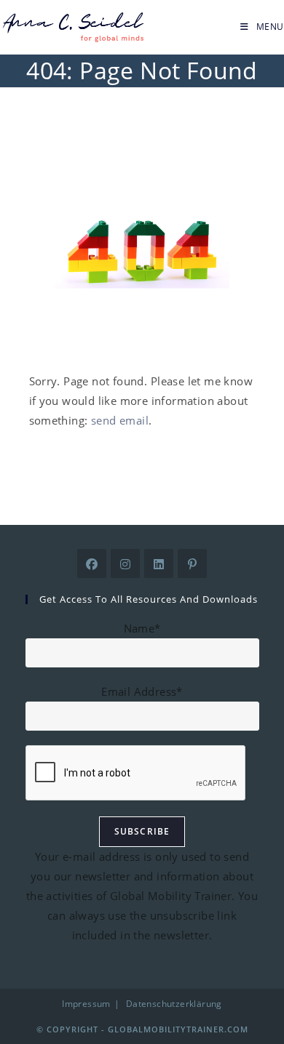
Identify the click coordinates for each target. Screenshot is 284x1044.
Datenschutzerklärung (174, 1003)
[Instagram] (125, 563)
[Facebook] (91, 563)
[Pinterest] (192, 563)
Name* (142, 628)
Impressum (86, 1003)
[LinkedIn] (158, 563)
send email (120, 420)
